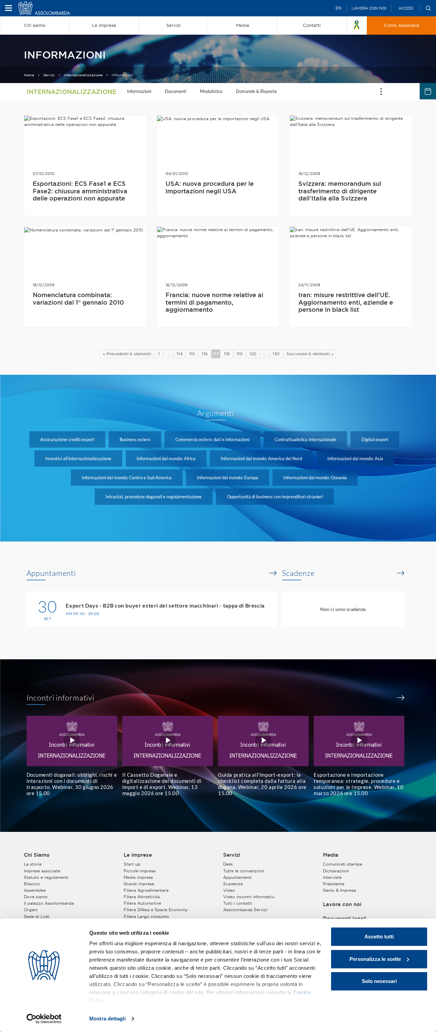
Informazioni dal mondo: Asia (355, 458)
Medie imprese (138, 877)
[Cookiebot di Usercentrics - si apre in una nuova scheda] (44, 1019)
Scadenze (298, 573)
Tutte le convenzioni (243, 871)
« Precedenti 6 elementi (127, 354)
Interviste (332, 877)
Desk (228, 864)
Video (229, 890)
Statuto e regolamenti (46, 877)
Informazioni (139, 91)
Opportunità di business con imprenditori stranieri (275, 496)
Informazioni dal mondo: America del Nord (261, 458)
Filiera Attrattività (142, 896)
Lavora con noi (369, 8)
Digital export (374, 439)
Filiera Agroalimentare (146, 890)
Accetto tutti (379, 936)
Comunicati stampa (342, 864)
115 (192, 354)
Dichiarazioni (336, 871)
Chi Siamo (37, 855)
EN (338, 8)
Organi (30, 909)
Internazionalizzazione (83, 75)
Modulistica (211, 91)
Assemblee (35, 890)
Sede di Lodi (36, 916)
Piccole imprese (140, 871)
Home (29, 75)
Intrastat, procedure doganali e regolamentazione (154, 496)
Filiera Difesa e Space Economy (156, 909)
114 (179, 354)
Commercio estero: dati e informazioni (212, 439)
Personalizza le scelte (375, 959)
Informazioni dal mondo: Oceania (315, 477)
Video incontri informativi (249, 896)
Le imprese (138, 855)
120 (252, 354)
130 (276, 354)
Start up (132, 864)
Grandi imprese (139, 884)
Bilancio (32, 884)
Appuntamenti (51, 573)
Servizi (49, 75)
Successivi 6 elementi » (309, 354)
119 (239, 354)
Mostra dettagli (107, 1018)
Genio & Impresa (339, 890)
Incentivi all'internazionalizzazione (78, 458)
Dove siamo (36, 896)
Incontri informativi (61, 697)
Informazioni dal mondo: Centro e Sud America (127, 477)
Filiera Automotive (142, 903)
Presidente (333, 884)
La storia (33, 864)
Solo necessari (379, 981)
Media (330, 855)
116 (205, 354)
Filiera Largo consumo (146, 916)
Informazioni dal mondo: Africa (166, 458)
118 (227, 354)
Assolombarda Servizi (245, 909)
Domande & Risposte (256, 91)
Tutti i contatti (237, 903)
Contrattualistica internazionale (305, 439)
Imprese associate (42, 871)
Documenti (175, 91)
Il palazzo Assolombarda (49, 903)
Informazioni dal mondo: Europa (227, 477)
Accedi (406, 8)
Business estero (135, 439)
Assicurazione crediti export (67, 439)
